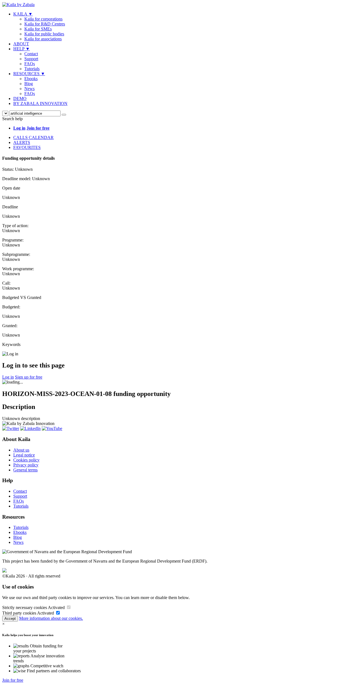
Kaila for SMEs (38, 29)
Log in (8, 377)
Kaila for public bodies (44, 34)
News (29, 88)
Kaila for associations (43, 38)
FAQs (29, 63)
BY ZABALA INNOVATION (40, 103)
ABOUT (21, 43)
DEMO (20, 98)
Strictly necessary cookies (24, 607)
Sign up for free (28, 377)
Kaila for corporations (43, 19)
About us (21, 450)
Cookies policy (26, 460)
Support (31, 58)
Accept (10, 618)
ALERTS (21, 142)
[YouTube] (52, 428)
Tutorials (32, 68)
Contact (31, 53)
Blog (28, 83)
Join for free (12, 680)
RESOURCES (29, 73)
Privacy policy (25, 465)
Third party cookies (19, 613)
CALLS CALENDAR (33, 137)
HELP (21, 48)
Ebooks (31, 78)
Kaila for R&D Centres (44, 24)
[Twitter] (10, 428)
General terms (25, 470)
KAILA (23, 14)
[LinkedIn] (30, 428)
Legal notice (24, 455)
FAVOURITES (27, 147)
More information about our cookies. (51, 618)
